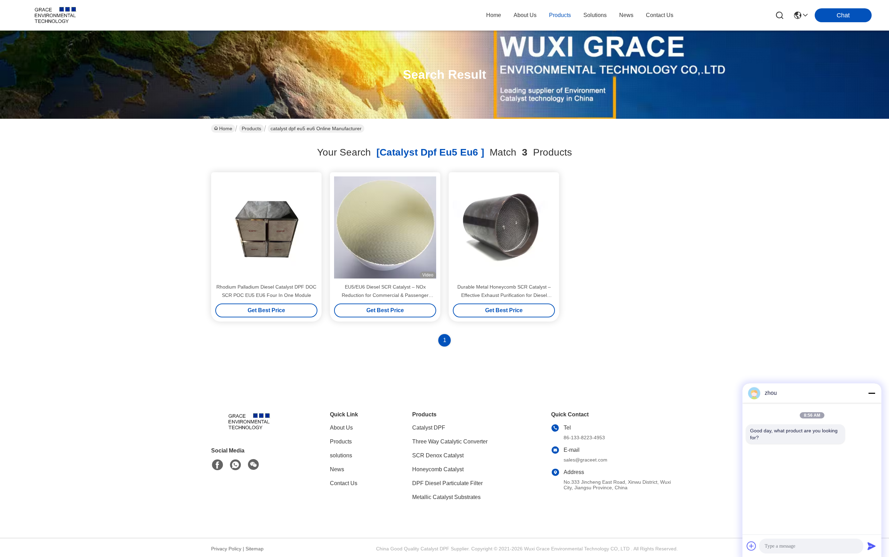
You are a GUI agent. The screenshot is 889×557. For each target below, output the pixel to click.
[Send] (871, 546)
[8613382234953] (235, 465)
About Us (341, 428)
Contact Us (343, 483)
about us (525, 15)
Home (493, 15)
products (560, 15)
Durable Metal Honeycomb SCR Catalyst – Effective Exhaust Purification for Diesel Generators (504, 295)
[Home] (249, 430)
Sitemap (255, 548)
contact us (659, 15)
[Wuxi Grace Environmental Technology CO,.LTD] (55, 15)
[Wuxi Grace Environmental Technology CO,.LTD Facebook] (217, 465)
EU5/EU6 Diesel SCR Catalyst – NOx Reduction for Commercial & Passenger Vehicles (385, 295)
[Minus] (871, 393)
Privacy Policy (226, 548)
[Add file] (751, 546)
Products (251, 128)
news (626, 15)
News (337, 469)
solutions (595, 15)
